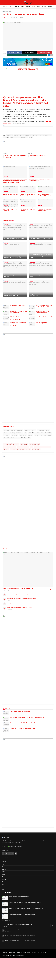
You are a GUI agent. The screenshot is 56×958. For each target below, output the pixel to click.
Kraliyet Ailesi (41, 430)
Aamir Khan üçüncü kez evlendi (44, 317)
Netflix (28, 437)
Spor (38, 6)
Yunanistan (31, 432)
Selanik (19, 446)
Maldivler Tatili (36, 449)
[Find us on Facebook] (3, 853)
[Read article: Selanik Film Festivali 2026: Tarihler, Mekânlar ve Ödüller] (45, 189)
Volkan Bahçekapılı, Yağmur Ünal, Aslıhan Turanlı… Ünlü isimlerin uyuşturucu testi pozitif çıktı (40, 256)
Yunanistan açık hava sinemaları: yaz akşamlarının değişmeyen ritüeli (45, 209)
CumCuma (4, 11)
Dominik (16, 135)
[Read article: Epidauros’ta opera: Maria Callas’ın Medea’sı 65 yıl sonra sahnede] (28, 203)
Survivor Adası (14, 137)
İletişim (34, 952)
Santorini (28, 449)
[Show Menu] (2, 2)
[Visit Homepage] (28, 2)
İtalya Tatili (26, 446)
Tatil (33, 6)
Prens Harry (7, 435)
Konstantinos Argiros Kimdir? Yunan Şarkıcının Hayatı (18, 588)
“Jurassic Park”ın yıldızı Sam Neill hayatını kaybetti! (18, 312)
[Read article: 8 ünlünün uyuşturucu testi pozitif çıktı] (15, 231)
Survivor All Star (24, 137)
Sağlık (28, 6)
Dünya (44, 6)
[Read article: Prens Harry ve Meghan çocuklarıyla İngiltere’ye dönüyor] (32, 324)
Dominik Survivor (37, 135)
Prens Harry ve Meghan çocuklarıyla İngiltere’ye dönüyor (44, 323)
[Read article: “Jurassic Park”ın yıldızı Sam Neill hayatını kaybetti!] (6, 313)
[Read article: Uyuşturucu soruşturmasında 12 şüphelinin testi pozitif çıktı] (41, 288)
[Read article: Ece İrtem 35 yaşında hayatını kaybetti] (41, 231)
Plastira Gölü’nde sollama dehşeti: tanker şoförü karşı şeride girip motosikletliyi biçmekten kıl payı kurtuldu (15, 180)
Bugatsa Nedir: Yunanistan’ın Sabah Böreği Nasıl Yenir (39, 180)
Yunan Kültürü (7, 444)
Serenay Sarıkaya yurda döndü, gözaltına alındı (40, 275)
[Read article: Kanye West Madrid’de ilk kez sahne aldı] (6, 307)
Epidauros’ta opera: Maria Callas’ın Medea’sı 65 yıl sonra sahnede (27, 209)
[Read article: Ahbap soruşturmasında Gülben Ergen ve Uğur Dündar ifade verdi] (10, 203)
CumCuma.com (11, 955)
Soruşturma (27, 430)
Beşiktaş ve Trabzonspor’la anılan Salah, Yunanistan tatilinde (21, 603)
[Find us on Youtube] (16, 853)
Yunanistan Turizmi (34, 444)
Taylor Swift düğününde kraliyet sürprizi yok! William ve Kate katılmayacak (18, 324)
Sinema (4, 879)
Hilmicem (6, 137)
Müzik (22, 6)
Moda (17, 6)
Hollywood (6, 430)
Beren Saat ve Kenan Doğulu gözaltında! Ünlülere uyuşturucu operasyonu (14, 256)
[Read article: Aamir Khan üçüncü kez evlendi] (32, 318)
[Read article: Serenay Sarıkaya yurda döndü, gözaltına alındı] (41, 269)
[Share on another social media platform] (51, 55)
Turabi (31, 137)
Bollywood (22, 437)
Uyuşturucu (19, 430)
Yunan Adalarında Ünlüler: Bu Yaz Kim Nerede (27, 195)
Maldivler (6, 449)
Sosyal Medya (19, 432)
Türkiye (3, 874)
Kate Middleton (47, 435)
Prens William (48, 432)
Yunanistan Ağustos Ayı (9, 446)
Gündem (5, 6)
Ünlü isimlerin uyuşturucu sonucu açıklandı (12, 275)
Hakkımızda (12, 952)
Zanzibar (13, 449)
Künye (18, 952)
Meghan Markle (38, 435)
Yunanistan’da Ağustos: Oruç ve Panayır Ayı (10, 195)
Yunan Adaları (24, 444)
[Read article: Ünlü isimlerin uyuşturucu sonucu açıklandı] (15, 269)
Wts (32, 446)
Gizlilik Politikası (26, 952)
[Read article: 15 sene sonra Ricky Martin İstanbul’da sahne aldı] (32, 313)
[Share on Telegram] (49, 55)
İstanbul (13, 430)
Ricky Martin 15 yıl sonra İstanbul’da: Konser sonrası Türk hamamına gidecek (18, 318)
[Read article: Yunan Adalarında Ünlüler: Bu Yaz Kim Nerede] (28, 189)
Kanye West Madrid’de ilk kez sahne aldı (17, 306)
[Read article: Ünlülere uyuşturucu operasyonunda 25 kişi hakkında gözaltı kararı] (15, 288)
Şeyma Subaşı (14, 437)
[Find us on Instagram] (9, 853)
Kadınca (4, 869)
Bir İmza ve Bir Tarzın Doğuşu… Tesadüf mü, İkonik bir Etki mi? (21, 598)
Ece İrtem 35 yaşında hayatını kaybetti (40, 238)
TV (21, 17)
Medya (11, 6)
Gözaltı (12, 432)
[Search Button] (53, 2)
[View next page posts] (29, 216)
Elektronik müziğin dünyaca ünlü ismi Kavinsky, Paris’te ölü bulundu (44, 307)
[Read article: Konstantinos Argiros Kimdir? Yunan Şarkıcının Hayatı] (28, 569)
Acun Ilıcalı (10, 135)
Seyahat (48, 446)
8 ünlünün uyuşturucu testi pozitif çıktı (14, 238)
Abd (25, 432)
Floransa (37, 446)
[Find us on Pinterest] (12, 853)
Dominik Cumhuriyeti (25, 135)
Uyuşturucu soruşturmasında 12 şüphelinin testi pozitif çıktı (41, 294)
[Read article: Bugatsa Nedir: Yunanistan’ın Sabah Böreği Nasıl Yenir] (41, 172)
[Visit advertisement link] (28, 62)
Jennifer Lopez (39, 432)
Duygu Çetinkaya (47, 135)
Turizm (42, 446)
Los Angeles (14, 435)
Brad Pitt (30, 435)
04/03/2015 (12, 17)
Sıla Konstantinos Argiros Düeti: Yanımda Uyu (18, 594)
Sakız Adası (15, 444)
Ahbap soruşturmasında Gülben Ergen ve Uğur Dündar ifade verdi (10, 209)
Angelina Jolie (23, 435)
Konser (33, 430)
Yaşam (24, 17)
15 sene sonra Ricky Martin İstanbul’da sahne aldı (42, 312)
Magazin (32, 243)
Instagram (6, 437)
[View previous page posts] (27, 216)
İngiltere (6, 432)
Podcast (50, 6)
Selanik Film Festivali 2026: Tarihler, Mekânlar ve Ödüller (45, 195)
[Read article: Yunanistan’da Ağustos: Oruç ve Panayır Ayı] (10, 189)
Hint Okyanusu (20, 449)
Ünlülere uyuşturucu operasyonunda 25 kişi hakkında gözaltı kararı (14, 294)
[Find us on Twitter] (6, 853)
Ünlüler (48, 430)
